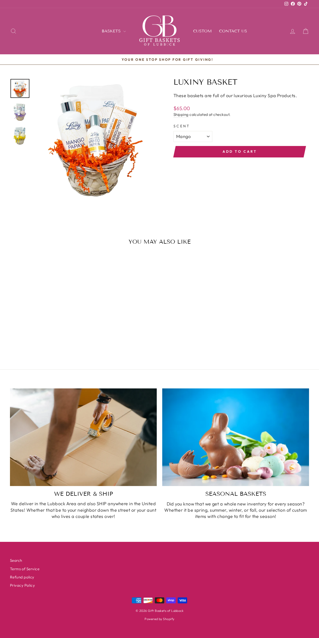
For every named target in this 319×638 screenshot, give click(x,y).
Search (16, 560)
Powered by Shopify (159, 619)
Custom (202, 31)
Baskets (112, 31)
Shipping (181, 114)
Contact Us (233, 31)
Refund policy (22, 577)
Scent (181, 126)
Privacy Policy (22, 585)
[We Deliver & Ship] (83, 437)
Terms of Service (24, 569)
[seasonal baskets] (235, 437)
